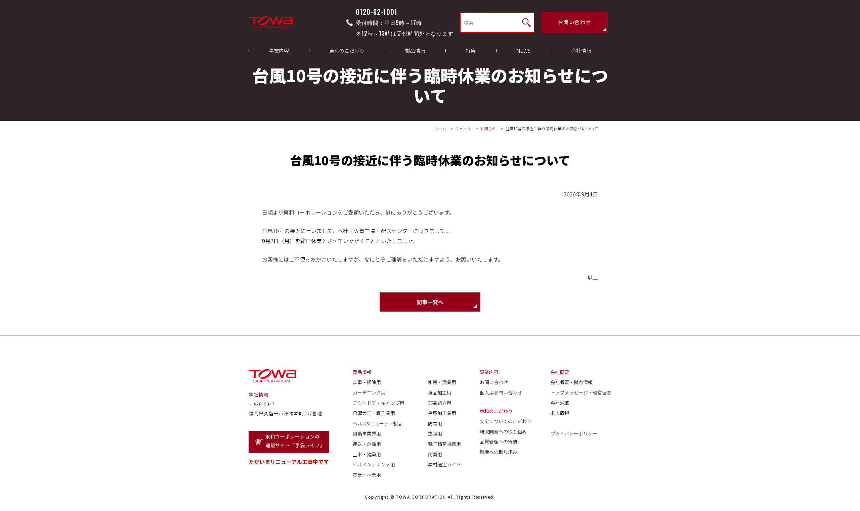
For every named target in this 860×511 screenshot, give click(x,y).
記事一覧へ (430, 302)
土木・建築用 (367, 454)
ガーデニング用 (369, 392)
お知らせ (488, 128)
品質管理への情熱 (498, 441)
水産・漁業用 (442, 382)
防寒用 (435, 423)
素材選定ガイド (444, 464)
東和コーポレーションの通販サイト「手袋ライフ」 (295, 441)
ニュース (463, 128)
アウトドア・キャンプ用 (378, 403)
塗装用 (435, 433)
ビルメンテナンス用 (374, 464)
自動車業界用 (367, 433)
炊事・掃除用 (367, 382)
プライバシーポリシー (573, 433)
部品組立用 (440, 403)
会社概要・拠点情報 (571, 382)
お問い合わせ (574, 22)
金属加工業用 (442, 413)
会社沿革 (559, 403)
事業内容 (279, 50)
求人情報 (559, 413)
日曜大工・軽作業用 (374, 413)
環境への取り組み (498, 452)
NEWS (523, 50)
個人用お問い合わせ (501, 392)
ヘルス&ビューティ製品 (377, 423)
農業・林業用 (367, 474)
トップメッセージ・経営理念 (580, 392)
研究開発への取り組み (503, 431)
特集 (471, 50)
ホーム (440, 128)
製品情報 (415, 50)
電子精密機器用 (444, 443)
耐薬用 (435, 454)
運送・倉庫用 (367, 443)
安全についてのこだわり (505, 421)
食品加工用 (440, 392)
